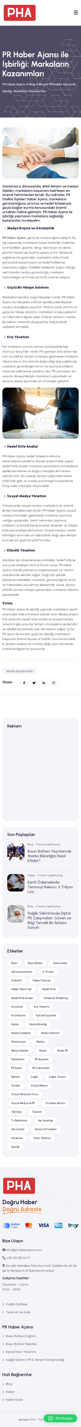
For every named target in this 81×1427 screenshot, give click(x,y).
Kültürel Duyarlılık (46, 1015)
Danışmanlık (60, 963)
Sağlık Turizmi (57, 1076)
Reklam (15, 1076)
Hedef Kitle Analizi (22, 998)
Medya (40, 1041)
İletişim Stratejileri (46, 1129)
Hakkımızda (14, 1400)
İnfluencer (17, 1138)
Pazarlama (17, 1059)
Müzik (42, 1050)
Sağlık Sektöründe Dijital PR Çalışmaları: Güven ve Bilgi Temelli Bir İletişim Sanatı (49, 920)
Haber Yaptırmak (21, 989)
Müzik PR (62, 1050)
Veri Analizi (17, 1129)
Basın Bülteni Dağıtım (21, 1336)
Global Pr (16, 980)
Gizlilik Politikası (17, 1304)
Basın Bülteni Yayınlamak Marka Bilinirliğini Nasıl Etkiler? (49, 856)
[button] (60, 1418)
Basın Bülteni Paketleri (21, 1344)
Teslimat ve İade (18, 1312)
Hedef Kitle (48, 989)
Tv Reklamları (19, 1120)
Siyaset (15, 1085)
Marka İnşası (18, 1041)
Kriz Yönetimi (41, 1006)
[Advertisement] (40, 775)
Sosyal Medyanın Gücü (24, 1094)
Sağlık (34, 1076)
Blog (30, 844)
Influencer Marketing (56, 998)
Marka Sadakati (20, 1033)
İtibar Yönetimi (42, 1138)
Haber (31, 875)
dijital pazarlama (21, 971)
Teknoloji (16, 1111)
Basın (14, 963)
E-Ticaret (48, 971)
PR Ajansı (16, 1067)
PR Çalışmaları (41, 1067)
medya (7, 307)
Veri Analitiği (45, 1120)
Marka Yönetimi (50, 1033)
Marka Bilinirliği (38, 1024)
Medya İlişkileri (20, 1050)
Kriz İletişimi (18, 1015)
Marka (15, 1024)
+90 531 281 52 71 (18, 1258)
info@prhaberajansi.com (24, 1250)
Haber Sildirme (42, 980)
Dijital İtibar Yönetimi (21, 1352)
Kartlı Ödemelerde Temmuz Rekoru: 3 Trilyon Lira (50, 887)
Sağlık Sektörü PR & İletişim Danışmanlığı (35, 1360)
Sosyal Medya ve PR (23, 1103)
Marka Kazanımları (19, 671)
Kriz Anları (17, 1006)
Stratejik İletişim (55, 1103)
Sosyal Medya (39, 1085)
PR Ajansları (42, 1059)
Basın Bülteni (35, 963)
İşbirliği (15, 1146)
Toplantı (37, 1111)
